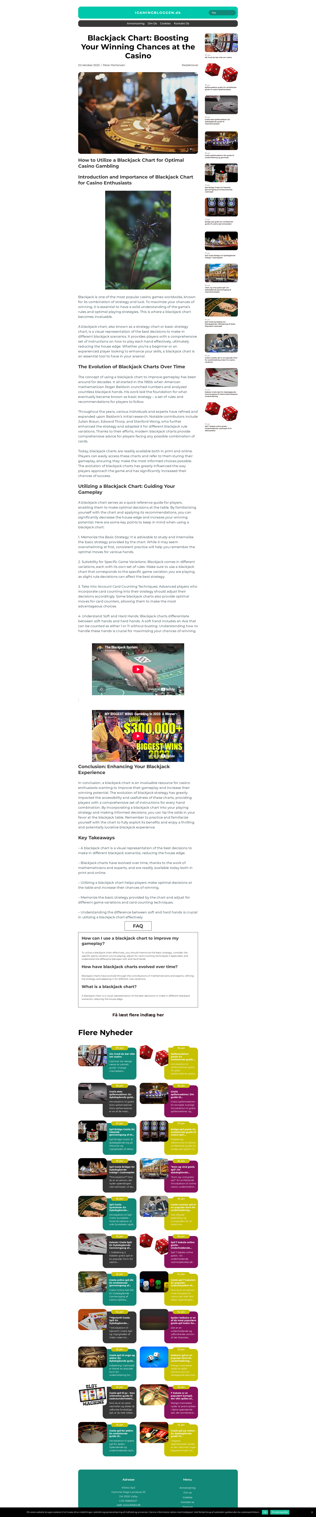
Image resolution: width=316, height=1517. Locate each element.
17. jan (119, 1123)
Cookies (165, 23)
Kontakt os (181, 23)
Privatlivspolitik (280, 1512)
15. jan (119, 1236)
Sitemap (187, 1506)
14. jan (181, 1274)
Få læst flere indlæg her (138, 1014)
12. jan (181, 1387)
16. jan (181, 1160)
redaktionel (190, 65)
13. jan (119, 1349)
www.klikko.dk (132, 1504)
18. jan (181, 1047)
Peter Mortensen (114, 65)
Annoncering (136, 23)
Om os (152, 23)
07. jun (120, 1047)
